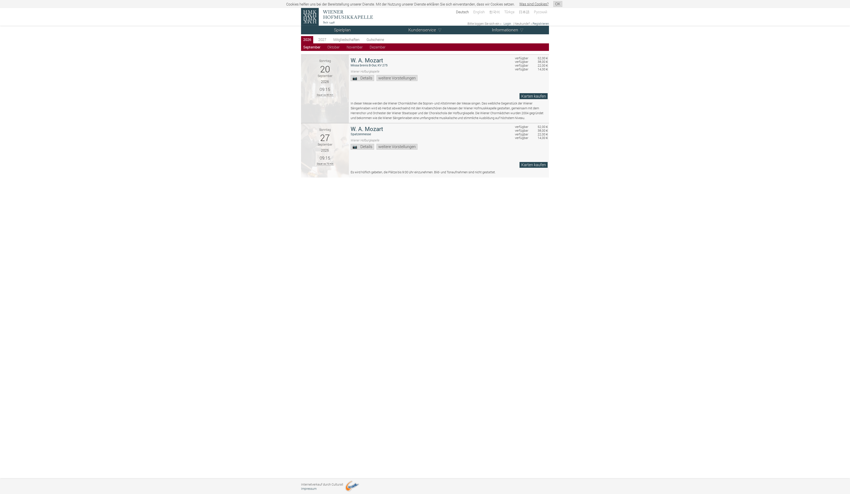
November (355, 47)
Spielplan (342, 30)
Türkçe (509, 12)
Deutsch (462, 12)
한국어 (494, 12)
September (311, 47)
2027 (322, 39)
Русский (540, 12)
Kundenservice (422, 30)
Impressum (309, 488)
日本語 (524, 12)
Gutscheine (375, 39)
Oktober (333, 47)
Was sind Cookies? (534, 4)
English (479, 12)
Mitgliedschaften (346, 39)
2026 (307, 39)
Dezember (377, 47)
